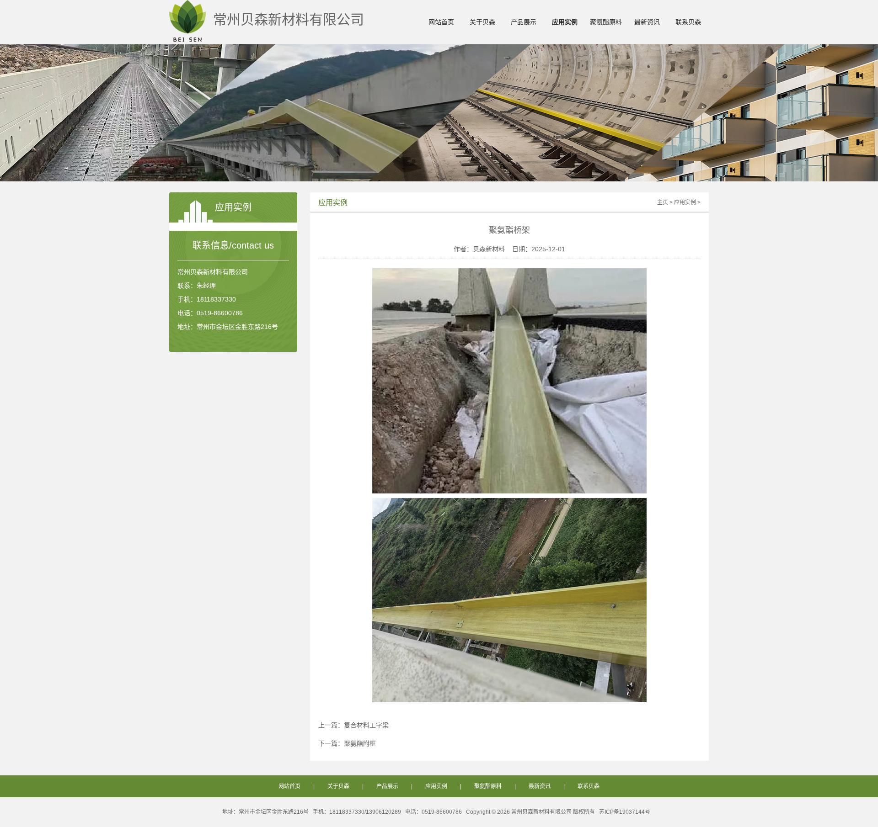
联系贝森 (688, 22)
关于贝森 (482, 22)
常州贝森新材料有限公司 (285, 19)
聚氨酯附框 (360, 743)
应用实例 (565, 22)
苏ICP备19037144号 (624, 812)
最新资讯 (647, 22)
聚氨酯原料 (606, 22)
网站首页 (441, 22)
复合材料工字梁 (366, 725)
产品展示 (523, 22)
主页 (662, 202)
